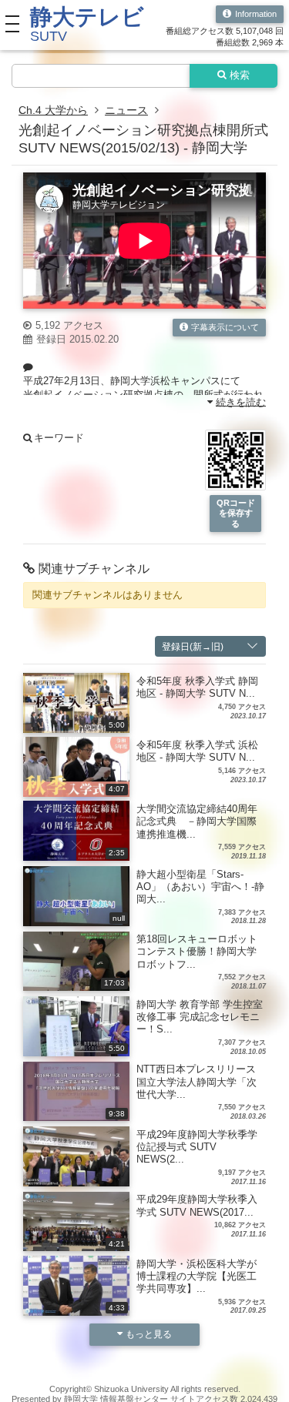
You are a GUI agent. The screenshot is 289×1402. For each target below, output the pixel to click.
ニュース (126, 110)
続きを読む (241, 402)
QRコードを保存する (236, 513)
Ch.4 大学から (53, 110)
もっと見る (149, 1334)
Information (256, 13)
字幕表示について (225, 327)
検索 (240, 75)
